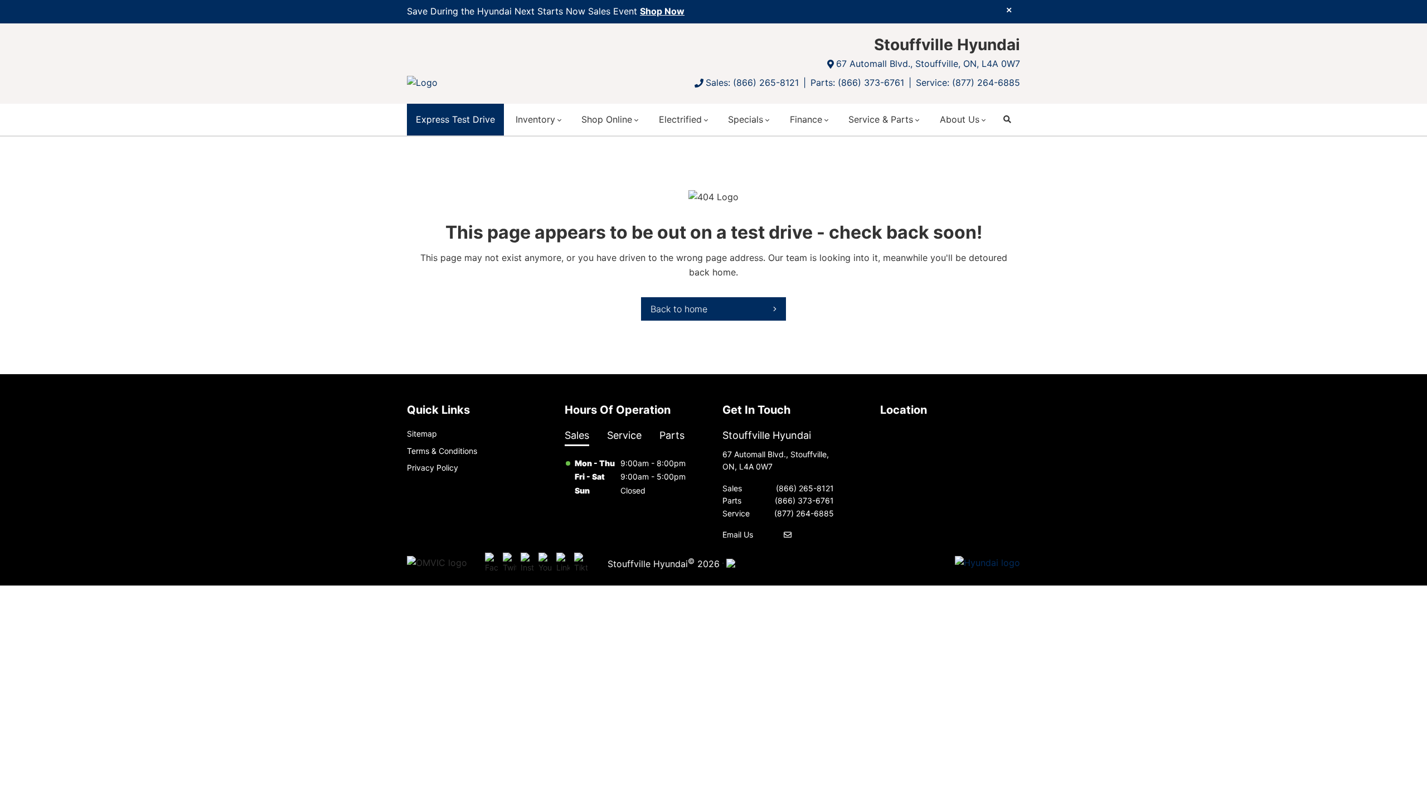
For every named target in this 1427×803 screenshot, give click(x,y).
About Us (959, 119)
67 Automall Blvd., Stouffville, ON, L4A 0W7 (928, 63)
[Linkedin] (563, 563)
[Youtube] (545, 563)
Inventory (535, 119)
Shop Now (662, 11)
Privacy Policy (432, 467)
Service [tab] (624, 435)
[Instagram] (527, 563)
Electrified (680, 119)
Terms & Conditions (442, 451)
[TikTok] (581, 563)
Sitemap (422, 433)
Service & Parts (880, 119)
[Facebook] (491, 563)
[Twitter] (509, 563)
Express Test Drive (455, 119)
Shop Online (606, 119)
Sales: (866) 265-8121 (752, 82)
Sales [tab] (577, 435)
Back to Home (679, 309)
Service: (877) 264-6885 (968, 82)
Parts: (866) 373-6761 (857, 82)
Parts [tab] (672, 435)
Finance (806, 119)
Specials (745, 119)
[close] (1009, 9)
